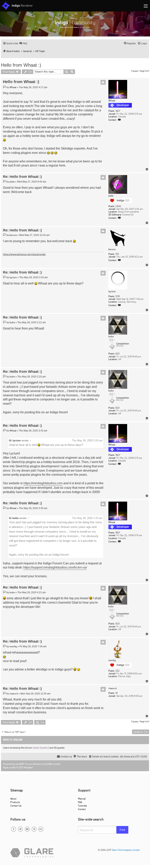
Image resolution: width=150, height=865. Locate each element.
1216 (117, 296)
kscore (111, 249)
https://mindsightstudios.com (42, 483)
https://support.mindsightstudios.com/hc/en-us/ (55, 567)
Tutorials (82, 805)
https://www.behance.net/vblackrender (24, 254)
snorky (112, 660)
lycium (112, 291)
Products (15, 802)
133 (117, 254)
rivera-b (112, 688)
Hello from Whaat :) (21, 65)
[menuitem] (23, 43)
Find (122, 829)
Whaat (111, 100)
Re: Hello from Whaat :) (22, 177)
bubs (111, 336)
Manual (82, 798)
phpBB (19, 764)
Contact (82, 809)
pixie (110, 195)
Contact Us (15, 805)
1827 (117, 111)
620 (117, 353)
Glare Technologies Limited (126, 850)
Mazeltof (28, 767)
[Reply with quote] (103, 82)
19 (116, 693)
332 (117, 670)
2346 (118, 206)
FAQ (80, 802)
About (13, 798)
